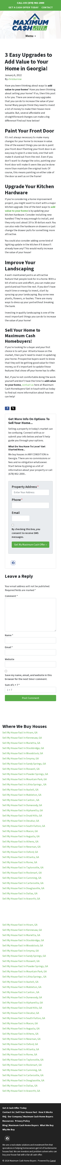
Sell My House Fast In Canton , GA (20, 800)
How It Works (46, 1112)
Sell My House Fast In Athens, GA (20, 841)
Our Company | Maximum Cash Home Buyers (30, 1116)
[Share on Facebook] (7, 408)
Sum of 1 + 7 (12, 685)
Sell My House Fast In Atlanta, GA (20, 857)
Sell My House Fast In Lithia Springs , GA (24, 784)
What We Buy (47, 1125)
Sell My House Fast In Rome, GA (19, 862)
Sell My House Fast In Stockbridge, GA (23, 748)
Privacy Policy (22, 1121)
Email (16, 513)
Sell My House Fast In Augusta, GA (21, 836)
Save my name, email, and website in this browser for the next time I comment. (28, 677)
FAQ (4, 1116)
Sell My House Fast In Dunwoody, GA (22, 805)
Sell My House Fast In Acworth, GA (21, 898)
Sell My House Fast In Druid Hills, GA (22, 815)
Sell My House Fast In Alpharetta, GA (22, 810)
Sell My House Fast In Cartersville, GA (22, 883)
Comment (11, 596)
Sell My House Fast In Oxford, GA (20, 852)
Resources (8, 1121)
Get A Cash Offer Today (23, 7)
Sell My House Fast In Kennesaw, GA (22, 738)
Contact (47, 7)
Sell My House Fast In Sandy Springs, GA (24, 764)
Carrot (53, 1160)
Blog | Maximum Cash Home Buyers (20, 1125)
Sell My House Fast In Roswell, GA (21, 769)
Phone (17, 500)
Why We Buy (8, 1129)
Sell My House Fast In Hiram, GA (19, 732)
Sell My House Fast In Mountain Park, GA (24, 779)
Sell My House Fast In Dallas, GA (19, 893)
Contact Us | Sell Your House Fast (19, 1112)
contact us (28, 385)
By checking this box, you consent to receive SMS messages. (26, 533)
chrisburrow (15, 79)
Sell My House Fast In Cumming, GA (21, 878)
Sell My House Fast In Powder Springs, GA (25, 774)
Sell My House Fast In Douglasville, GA (23, 888)
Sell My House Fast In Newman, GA (21, 847)
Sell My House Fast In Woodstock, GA (22, 753)
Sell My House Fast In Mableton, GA (21, 795)
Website (9, 659)
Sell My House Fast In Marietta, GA (21, 743)
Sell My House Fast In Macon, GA (20, 831)
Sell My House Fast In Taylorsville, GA (22, 867)
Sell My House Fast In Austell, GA (20, 789)
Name (9, 635)
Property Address (25, 487)
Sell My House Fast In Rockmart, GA (22, 873)
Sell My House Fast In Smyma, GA (20, 758)
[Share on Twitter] (13, 408)
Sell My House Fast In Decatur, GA (20, 821)
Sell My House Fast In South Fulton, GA (23, 826)
